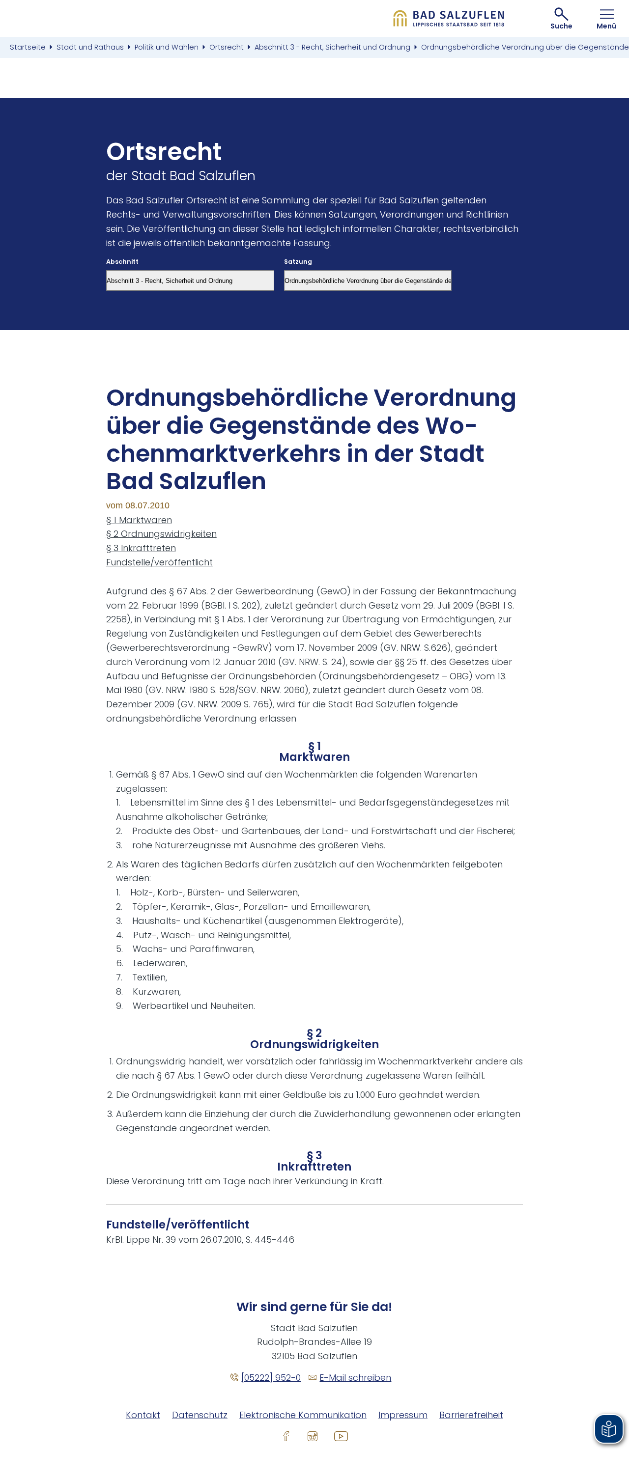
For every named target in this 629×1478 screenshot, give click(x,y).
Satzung (298, 262)
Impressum (403, 1415)
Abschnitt (122, 262)
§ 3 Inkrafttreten (141, 548)
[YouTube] (341, 1435)
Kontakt (143, 1415)
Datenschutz (200, 1415)
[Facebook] (286, 1435)
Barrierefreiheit (471, 1415)
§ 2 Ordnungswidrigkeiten (161, 534)
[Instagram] (312, 1435)
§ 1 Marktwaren (139, 520)
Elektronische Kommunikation (303, 1415)
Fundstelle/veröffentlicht (159, 562)
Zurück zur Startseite (449, 18)
